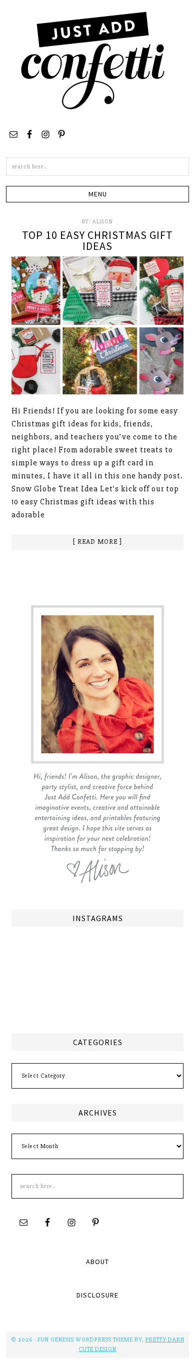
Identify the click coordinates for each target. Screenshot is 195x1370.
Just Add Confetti (93, 60)
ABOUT (97, 1261)
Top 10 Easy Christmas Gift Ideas (97, 240)
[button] (98, 194)
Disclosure (97, 1295)
